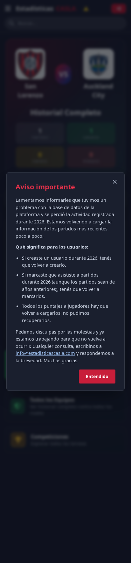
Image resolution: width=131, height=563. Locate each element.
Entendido (97, 376)
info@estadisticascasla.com (45, 353)
